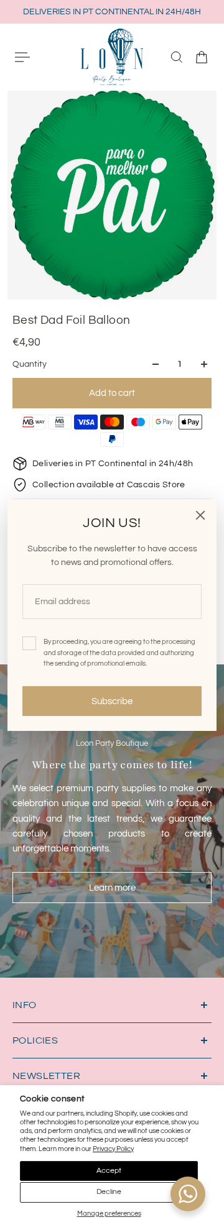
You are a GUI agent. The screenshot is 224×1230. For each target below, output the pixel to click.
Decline (108, 1192)
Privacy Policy (113, 1148)
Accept (108, 1171)
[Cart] (201, 57)
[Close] (200, 515)
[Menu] (22, 57)
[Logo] (112, 56)
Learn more (112, 888)
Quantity (29, 364)
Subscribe (112, 701)
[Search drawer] (176, 57)
